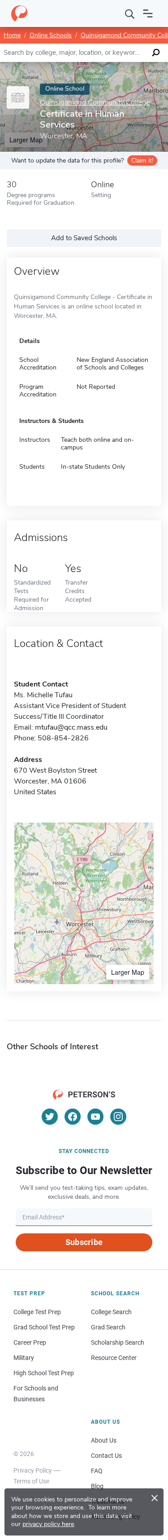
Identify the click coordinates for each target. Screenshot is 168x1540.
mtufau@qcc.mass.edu (71, 727)
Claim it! (142, 160)
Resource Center (114, 1357)
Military (23, 1357)
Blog (97, 1486)
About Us (103, 1440)
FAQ (97, 1470)
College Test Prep (37, 1312)
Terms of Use (31, 1481)
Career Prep (29, 1342)
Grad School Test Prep (44, 1327)
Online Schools (51, 35)
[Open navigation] (148, 13)
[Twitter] (50, 1117)
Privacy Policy (32, 1470)
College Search (111, 1312)
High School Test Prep (43, 1373)
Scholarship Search (117, 1342)
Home (12, 35)
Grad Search (108, 1327)
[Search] (130, 13)
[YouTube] (95, 1117)
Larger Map (127, 972)
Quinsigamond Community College (95, 102)
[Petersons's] (19, 13)
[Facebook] (73, 1117)
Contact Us (106, 1455)
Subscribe (84, 1242)
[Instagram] (118, 1117)
